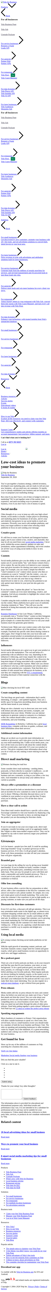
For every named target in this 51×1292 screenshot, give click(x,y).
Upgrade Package (8, 34)
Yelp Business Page (8, 24)
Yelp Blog (10, 1240)
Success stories (12, 1233)
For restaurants (11, 1201)
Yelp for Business (8, 475)
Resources (5, 454)
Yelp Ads (4, 29)
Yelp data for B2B (13, 1188)
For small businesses (14, 1196)
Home (3, 451)
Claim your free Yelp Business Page (20, 1214)
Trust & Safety (11, 1238)
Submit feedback (30, 1099)
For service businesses (14, 1198)
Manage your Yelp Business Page (19, 1216)
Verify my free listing (9, 447)
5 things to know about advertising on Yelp (22, 1260)
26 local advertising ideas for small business (23, 1132)
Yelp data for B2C (13, 1185)
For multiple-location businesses (18, 1203)
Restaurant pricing (13, 1183)
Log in (3, 444)
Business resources (13, 1231)
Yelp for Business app (25, 1272)
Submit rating (7, 1082)
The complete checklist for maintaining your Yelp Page (27, 1262)
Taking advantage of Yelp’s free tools (20, 1255)
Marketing (5, 1055)
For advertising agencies (15, 1205)
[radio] (28, 1068)
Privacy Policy (34, 1287)
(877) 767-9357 (15, 442)
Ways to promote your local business (19, 1144)
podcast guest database (10, 983)
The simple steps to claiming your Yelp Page (23, 1249)
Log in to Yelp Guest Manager (18, 1218)
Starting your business (28, 1055)
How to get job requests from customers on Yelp (24, 1258)
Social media (15, 1055)
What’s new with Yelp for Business (19, 1179)
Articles (4, 456)
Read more (5, 1137)
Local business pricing (14, 1181)
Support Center (12, 1236)
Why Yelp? (10, 1227)
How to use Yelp (12, 1229)
